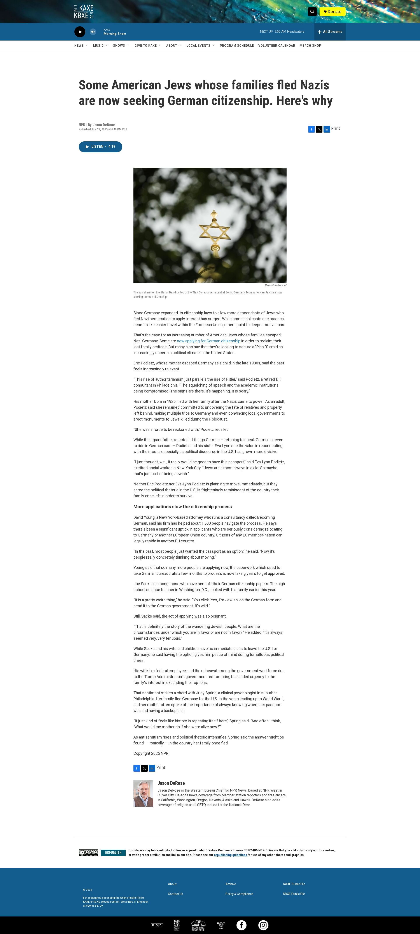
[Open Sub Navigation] (87, 45)
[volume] (93, 32)
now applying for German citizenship (208, 341)
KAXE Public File (294, 884)
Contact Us (175, 894)
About (171, 45)
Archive (231, 884)
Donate (334, 11)
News (79, 45)
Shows (119, 45)
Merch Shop (310, 45)
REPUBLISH (113, 853)
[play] (79, 31)
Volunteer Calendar (276, 45)
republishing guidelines (231, 855)
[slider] (100, 31)
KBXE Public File (294, 894)
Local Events (198, 45)
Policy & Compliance (239, 894)
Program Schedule (237, 45)
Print (335, 128)
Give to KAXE (146, 45)
